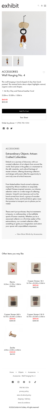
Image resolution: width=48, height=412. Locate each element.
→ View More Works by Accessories (28, 234)
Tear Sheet (24, 117)
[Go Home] (10, 5)
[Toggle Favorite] (43, 72)
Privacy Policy (24, 391)
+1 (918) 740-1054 (22, 123)
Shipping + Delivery (24, 399)
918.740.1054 (24, 388)
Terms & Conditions (24, 403)
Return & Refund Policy (24, 395)
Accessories (10, 71)
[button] (38, 5)
